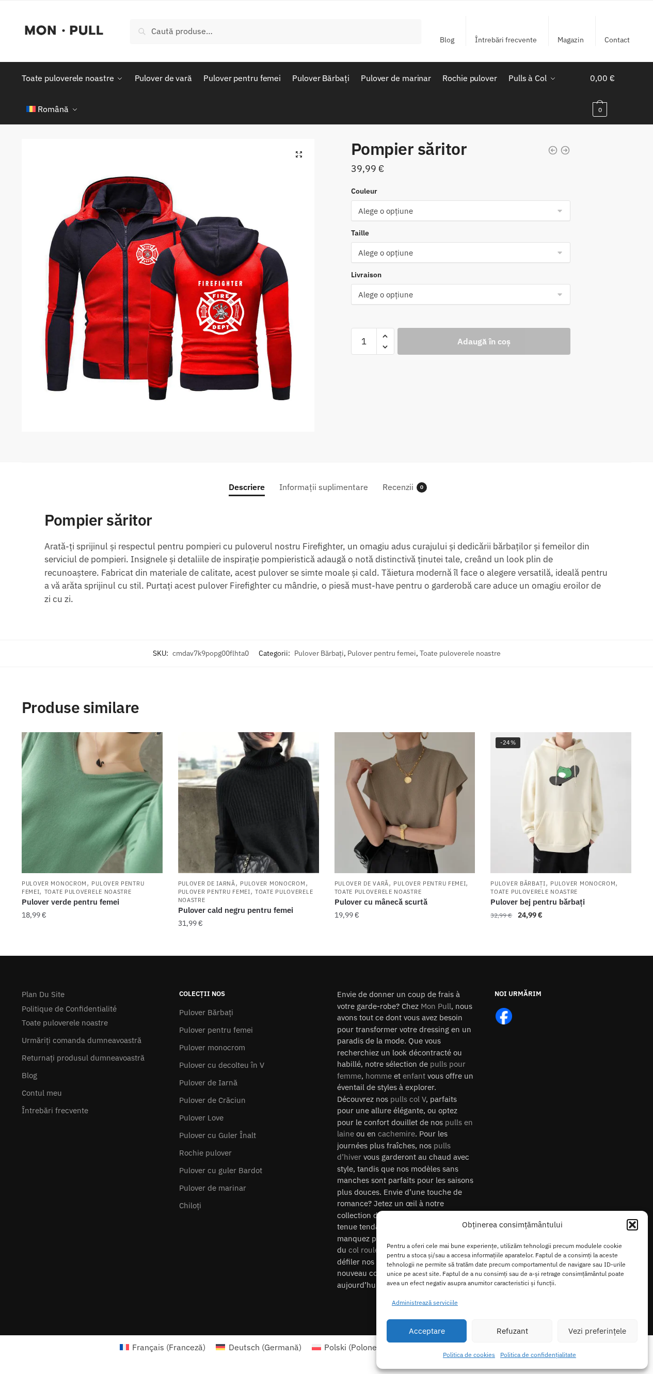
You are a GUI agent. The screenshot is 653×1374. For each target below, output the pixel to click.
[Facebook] (504, 1015)
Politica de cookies (469, 1355)
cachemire (396, 1134)
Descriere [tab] (247, 487)
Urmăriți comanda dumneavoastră (81, 1040)
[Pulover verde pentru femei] (92, 802)
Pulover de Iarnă (206, 883)
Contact (617, 39)
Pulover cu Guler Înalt (217, 1135)
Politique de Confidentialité (69, 1009)
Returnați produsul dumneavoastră (83, 1058)
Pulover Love (201, 1118)
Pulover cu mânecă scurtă (381, 902)
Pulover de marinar (212, 1188)
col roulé (363, 1250)
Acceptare (427, 1331)
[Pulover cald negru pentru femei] (248, 802)
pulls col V (408, 1099)
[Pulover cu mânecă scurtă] (405, 802)
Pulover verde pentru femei (70, 902)
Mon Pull (436, 1006)
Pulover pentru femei (381, 653)
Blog (447, 39)
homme (378, 1076)
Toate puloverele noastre (460, 653)
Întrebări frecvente (506, 39)
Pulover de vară (362, 883)
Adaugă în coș (484, 341)
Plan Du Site (43, 994)
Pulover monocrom (54, 883)
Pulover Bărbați (319, 653)
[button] (632, 1225)
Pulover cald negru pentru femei (235, 910)
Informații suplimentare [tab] (323, 487)
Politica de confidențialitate (538, 1355)
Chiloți (190, 1205)
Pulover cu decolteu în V (221, 1065)
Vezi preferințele (597, 1331)
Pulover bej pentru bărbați (537, 902)
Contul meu (42, 1093)
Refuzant (512, 1331)
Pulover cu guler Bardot (220, 1170)
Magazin (571, 39)
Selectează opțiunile (92, 944)
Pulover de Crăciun (212, 1100)
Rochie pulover (205, 1153)
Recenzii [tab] (398, 487)
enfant (414, 1076)
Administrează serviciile (425, 1302)
